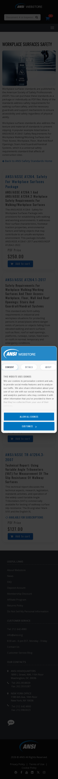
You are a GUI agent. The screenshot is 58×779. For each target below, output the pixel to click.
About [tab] (48, 367)
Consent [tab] (9, 367)
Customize (27, 426)
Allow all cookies (29, 416)
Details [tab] (29, 367)
